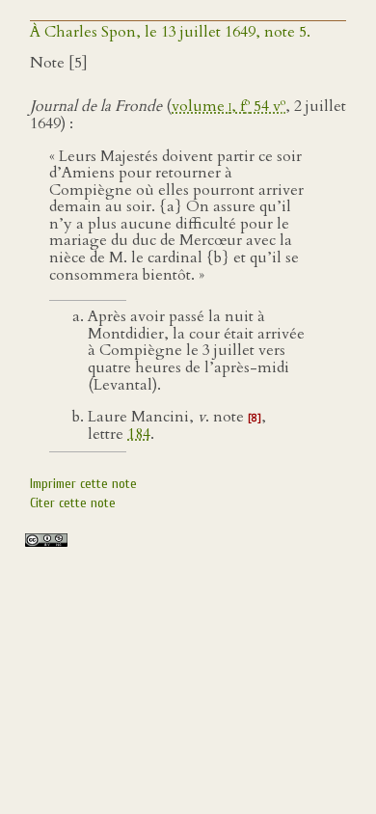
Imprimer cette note (83, 483)
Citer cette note (73, 503)
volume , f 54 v (228, 106)
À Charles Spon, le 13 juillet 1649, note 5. (170, 31)
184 (138, 434)
